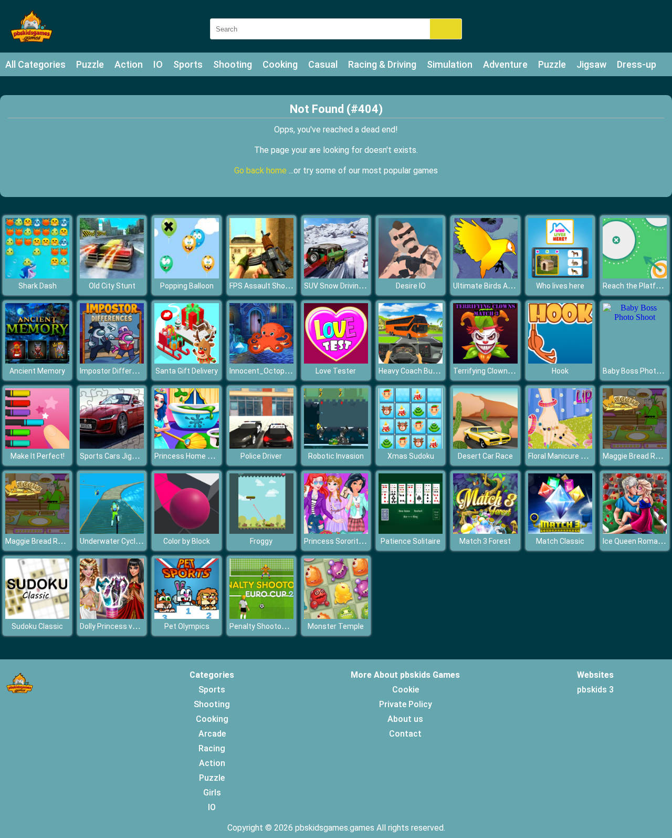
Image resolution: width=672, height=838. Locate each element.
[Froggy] (261, 530)
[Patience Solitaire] (411, 530)
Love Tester (336, 371)
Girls (212, 793)
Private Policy (405, 704)
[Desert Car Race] (485, 445)
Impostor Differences (116, 371)
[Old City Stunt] (112, 275)
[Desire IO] (411, 275)
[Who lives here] (560, 275)
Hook (560, 371)
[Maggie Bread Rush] (635, 445)
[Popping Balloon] (186, 275)
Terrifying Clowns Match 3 (497, 371)
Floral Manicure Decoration (573, 456)
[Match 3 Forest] (485, 530)
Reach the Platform (636, 286)
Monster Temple (336, 626)
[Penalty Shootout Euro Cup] (261, 616)
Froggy (261, 541)
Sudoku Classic (37, 626)
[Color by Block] (186, 530)
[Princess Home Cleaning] (186, 445)
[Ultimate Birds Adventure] (485, 275)
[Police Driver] (261, 445)
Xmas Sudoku (410, 456)
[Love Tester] (336, 360)
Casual (323, 64)
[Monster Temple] (336, 616)
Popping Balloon (187, 286)
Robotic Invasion (336, 456)
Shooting (232, 64)
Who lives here (560, 286)
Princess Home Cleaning (195, 456)
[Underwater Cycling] (112, 530)
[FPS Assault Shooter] (261, 275)
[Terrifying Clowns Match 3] (485, 360)
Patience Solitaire (410, 541)
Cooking (280, 64)
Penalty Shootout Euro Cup (274, 626)
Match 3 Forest (485, 541)
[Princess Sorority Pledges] (336, 530)
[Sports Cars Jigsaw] (112, 445)
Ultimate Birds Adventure (495, 286)
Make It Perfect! (37, 456)
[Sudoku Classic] (37, 616)
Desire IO (411, 286)
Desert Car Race (485, 456)
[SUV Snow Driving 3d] (336, 275)
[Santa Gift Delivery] (186, 360)
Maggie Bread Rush (635, 456)
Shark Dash (37, 286)
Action (128, 64)
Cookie (405, 690)
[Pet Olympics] (186, 616)
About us (405, 719)
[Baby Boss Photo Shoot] (635, 317)
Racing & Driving (382, 64)
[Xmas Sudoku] (411, 445)
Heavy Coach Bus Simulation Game (437, 371)
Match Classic (560, 541)
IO (158, 64)
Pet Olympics (186, 626)
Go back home (261, 170)
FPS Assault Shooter (264, 286)
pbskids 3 (595, 690)
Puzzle (90, 64)
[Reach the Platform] (635, 275)
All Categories (35, 64)
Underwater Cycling (112, 541)
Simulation (449, 64)
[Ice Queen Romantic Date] (635, 530)
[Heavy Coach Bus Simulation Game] (411, 360)
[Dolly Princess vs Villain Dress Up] (112, 616)
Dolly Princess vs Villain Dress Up (135, 626)
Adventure (505, 64)
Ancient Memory (37, 371)
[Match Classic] (560, 530)
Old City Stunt (112, 286)
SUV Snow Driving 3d (338, 286)
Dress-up (636, 64)
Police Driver (261, 456)
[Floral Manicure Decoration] (560, 445)
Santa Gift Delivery (186, 371)
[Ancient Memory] (37, 360)
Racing (211, 748)
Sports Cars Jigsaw (113, 456)
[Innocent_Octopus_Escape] (261, 360)
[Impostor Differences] (112, 360)
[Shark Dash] (37, 275)
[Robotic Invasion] (336, 445)
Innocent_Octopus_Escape (275, 371)
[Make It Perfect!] (37, 445)
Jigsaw (591, 64)
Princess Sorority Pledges (347, 541)
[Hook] (560, 360)
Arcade (212, 734)
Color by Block (186, 541)
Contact (405, 734)
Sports (188, 64)
